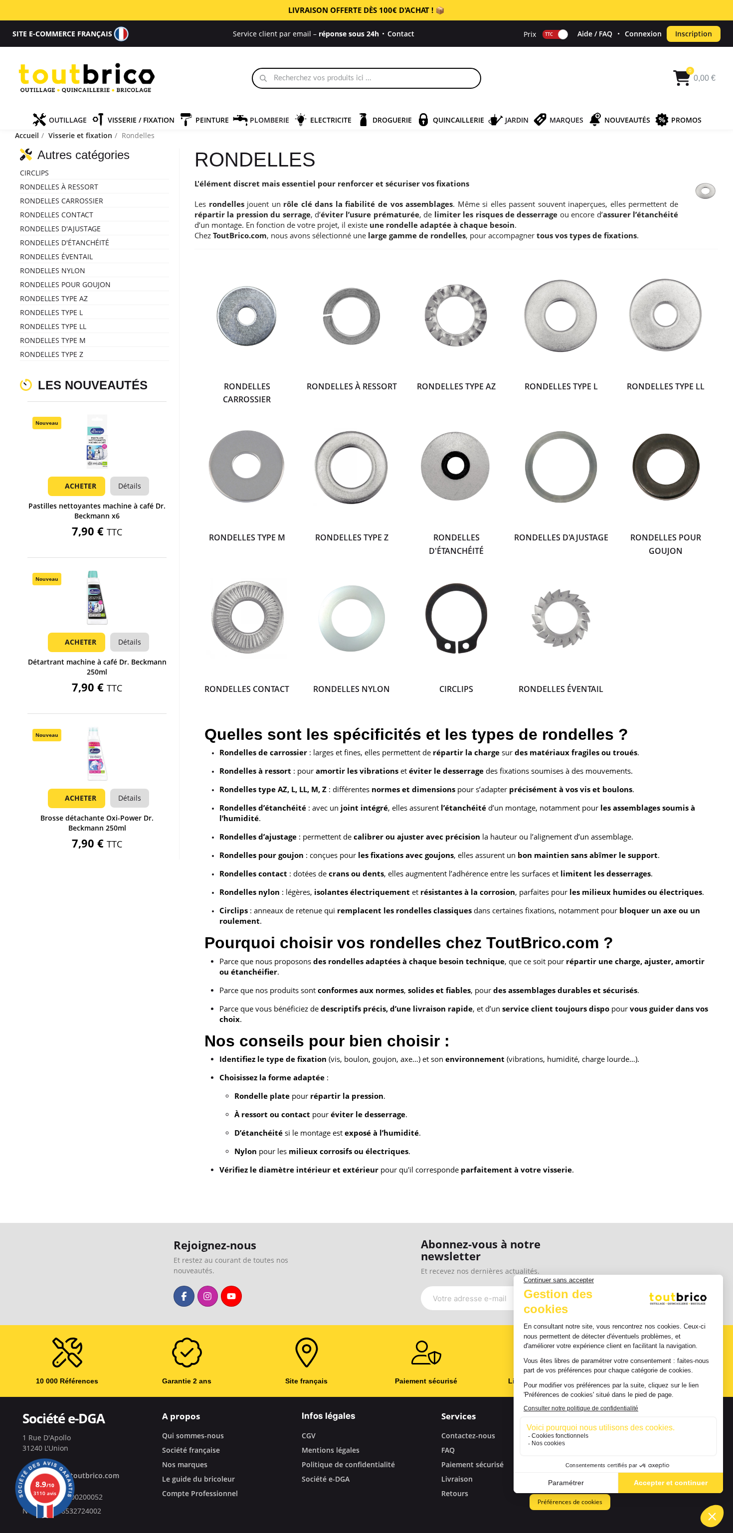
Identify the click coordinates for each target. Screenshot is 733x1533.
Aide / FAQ (594, 33)
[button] (97, 455)
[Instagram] (207, 1296)
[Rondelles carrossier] (246, 315)
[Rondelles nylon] (351, 618)
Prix (530, 33)
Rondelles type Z (51, 354)
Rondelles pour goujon (65, 284)
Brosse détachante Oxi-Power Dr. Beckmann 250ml (97, 823)
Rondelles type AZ (54, 298)
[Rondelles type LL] (665, 315)
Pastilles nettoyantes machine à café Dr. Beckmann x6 (97, 510)
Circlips (34, 172)
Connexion (643, 33)
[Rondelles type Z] (351, 466)
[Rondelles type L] (561, 315)
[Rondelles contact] (246, 618)
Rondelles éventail (56, 256)
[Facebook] (184, 1296)
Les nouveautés (93, 385)
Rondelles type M (53, 340)
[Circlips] (456, 618)
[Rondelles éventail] (561, 618)
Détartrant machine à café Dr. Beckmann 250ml (97, 667)
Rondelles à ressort (59, 186)
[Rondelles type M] (246, 466)
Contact (400, 33)
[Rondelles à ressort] (351, 315)
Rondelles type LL (53, 326)
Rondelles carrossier (61, 200)
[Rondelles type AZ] (456, 315)
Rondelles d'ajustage (60, 228)
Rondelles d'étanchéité (64, 242)
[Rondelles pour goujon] (665, 466)
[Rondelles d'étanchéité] (456, 466)
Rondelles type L (51, 312)
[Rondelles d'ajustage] (561, 466)
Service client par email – (306, 33)
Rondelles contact (56, 214)
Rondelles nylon (52, 270)
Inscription (693, 33)
